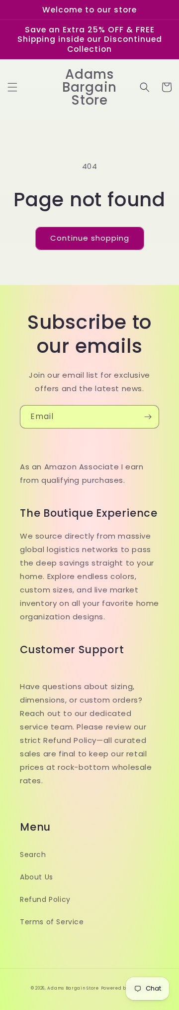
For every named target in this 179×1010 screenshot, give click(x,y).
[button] (12, 87)
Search (33, 855)
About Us (36, 877)
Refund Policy (45, 899)
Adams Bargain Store (72, 988)
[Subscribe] (148, 417)
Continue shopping (89, 238)
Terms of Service (52, 922)
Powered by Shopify (125, 988)
